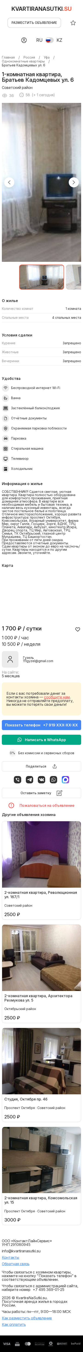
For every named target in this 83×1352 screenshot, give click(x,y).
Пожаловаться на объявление (47, 805)
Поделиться (36, 766)
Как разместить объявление (27, 1318)
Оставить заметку (36, 793)
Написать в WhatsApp (45, 739)
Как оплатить (14, 1324)
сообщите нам (57, 697)
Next (74, 182)
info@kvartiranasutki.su (21, 1251)
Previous (9, 182)
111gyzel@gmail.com (38, 661)
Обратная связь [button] (16, 1264)
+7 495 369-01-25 (48, 1289)
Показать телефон (41, 725)
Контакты (10, 1257)
